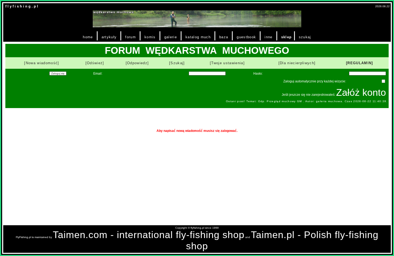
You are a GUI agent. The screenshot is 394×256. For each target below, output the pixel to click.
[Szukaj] (177, 63)
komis (150, 37)
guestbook (246, 37)
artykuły (109, 37)
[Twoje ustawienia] (227, 63)
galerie (170, 37)
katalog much (198, 37)
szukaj (305, 37)
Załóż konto (361, 92)
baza (223, 37)
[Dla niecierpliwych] (297, 63)
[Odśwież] (95, 63)
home (88, 37)
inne (268, 37)
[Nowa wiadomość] (41, 63)
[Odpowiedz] (137, 63)
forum (130, 37)
